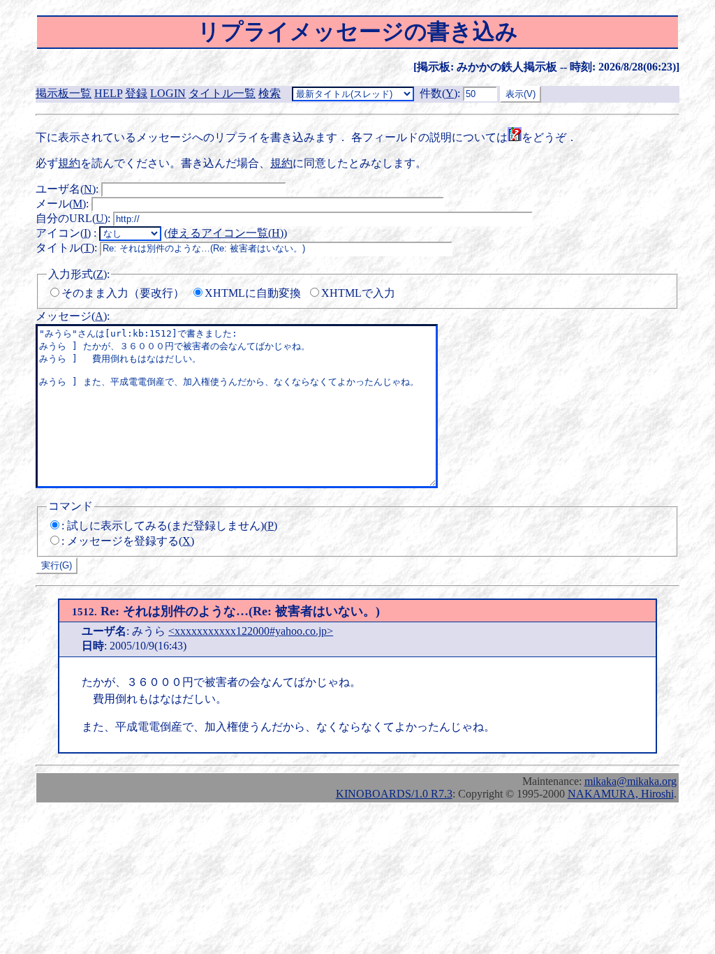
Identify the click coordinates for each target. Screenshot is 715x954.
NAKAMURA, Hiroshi (621, 794)
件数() (438, 93)
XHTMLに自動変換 (253, 293)
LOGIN (168, 93)
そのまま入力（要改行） (122, 293)
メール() (61, 204)
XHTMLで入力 (358, 293)
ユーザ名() (66, 189)
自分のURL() (72, 218)
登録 (136, 93)
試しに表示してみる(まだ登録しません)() (172, 525)
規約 (69, 163)
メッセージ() (71, 316)
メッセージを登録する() (130, 541)
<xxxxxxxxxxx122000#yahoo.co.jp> (250, 631)
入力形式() (77, 274)
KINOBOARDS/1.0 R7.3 (394, 794)
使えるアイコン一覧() (225, 233)
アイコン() (63, 233)
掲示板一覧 (63, 93)
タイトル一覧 (222, 93)
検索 (269, 93)
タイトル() (65, 248)
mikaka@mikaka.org (630, 781)
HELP (108, 93)
